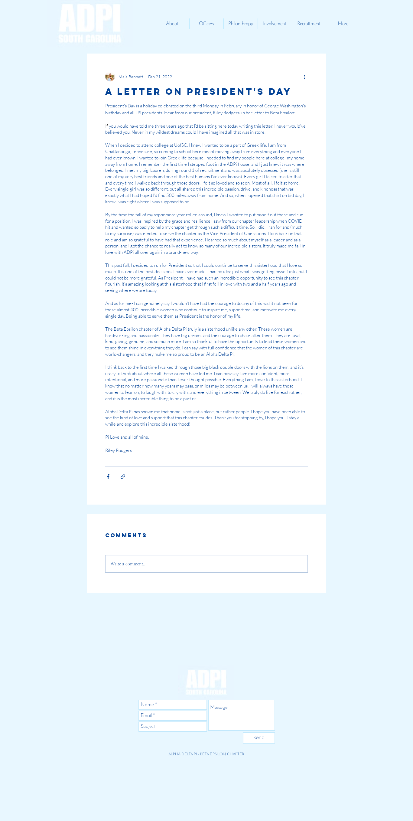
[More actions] (304, 76)
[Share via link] (123, 476)
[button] (172, 23)
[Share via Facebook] (108, 476)
